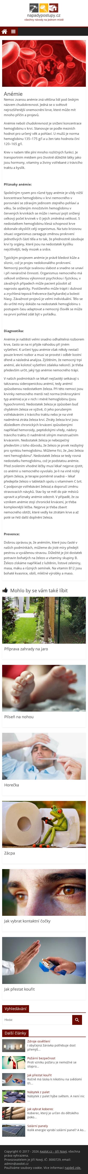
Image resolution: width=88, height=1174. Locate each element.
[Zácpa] (44, 847)
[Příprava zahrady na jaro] (44, 642)
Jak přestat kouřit (19, 989)
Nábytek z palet (38, 1092)
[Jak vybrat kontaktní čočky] (44, 915)
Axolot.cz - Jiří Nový (53, 1151)
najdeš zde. (73, 1168)
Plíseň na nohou (19, 716)
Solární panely (37, 1126)
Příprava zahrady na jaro (26, 648)
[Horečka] (44, 779)
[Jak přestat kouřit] (44, 983)
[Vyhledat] (77, 1020)
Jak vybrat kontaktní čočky (27, 921)
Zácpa (9, 853)
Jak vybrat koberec (40, 1109)
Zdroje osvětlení (38, 1041)
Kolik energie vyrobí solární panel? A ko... (56, 1130)
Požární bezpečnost (41, 1058)
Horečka (11, 784)
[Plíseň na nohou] (44, 710)
